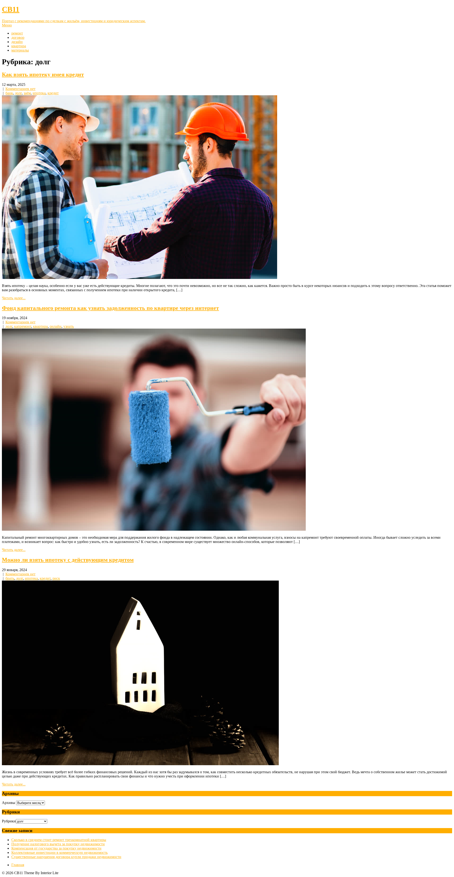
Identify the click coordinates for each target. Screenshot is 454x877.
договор (17, 37)
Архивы (8, 803)
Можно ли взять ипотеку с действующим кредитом (68, 560)
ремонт (17, 33)
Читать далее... (14, 298)
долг (18, 93)
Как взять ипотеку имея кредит (43, 74)
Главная (17, 865)
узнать (68, 326)
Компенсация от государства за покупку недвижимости (56, 848)
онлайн (55, 326)
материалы (20, 50)
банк (9, 93)
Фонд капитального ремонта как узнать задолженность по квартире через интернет (110, 308)
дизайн (17, 42)
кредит (53, 93)
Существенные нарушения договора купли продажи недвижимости (66, 857)
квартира (18, 46)
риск (56, 578)
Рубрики (9, 821)
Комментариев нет (20, 89)
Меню (7, 25)
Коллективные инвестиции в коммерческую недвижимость (59, 853)
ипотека (39, 93)
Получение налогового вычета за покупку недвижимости (58, 844)
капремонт (22, 326)
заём (27, 93)
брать (9, 578)
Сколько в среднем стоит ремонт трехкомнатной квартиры (58, 840)
